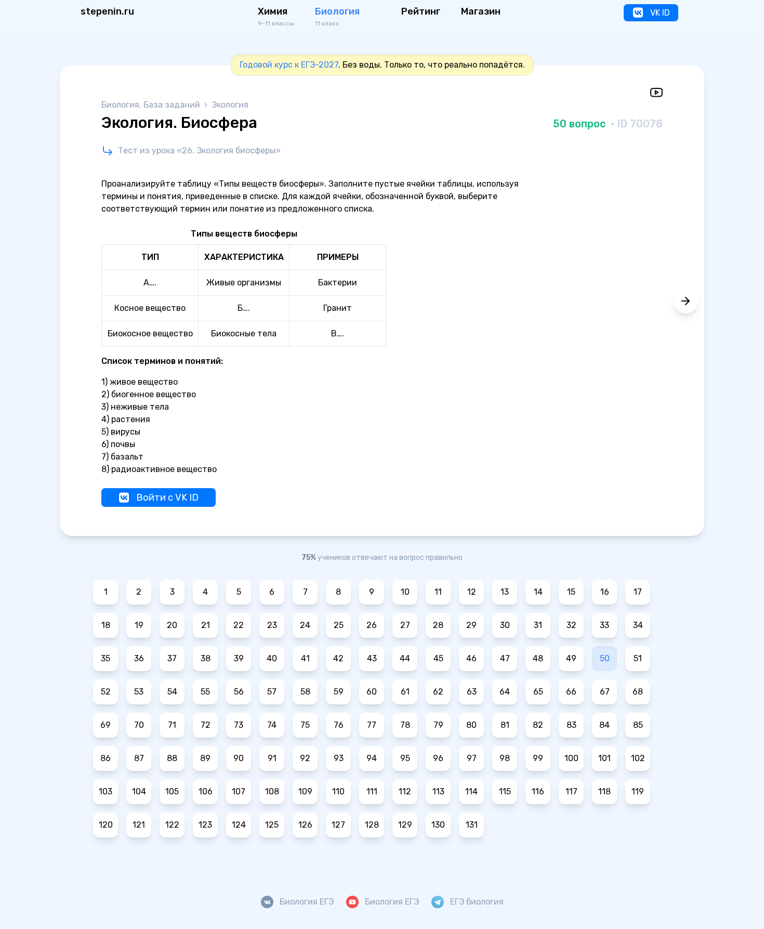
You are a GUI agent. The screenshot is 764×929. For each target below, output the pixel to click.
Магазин (480, 11)
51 (638, 658)
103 (105, 791)
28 (438, 625)
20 (172, 625)
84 (604, 725)
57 (271, 692)
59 (339, 692)
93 (339, 758)
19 (139, 625)
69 (105, 725)
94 (371, 758)
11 (438, 592)
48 (538, 658)
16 (604, 592)
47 (505, 658)
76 (339, 725)
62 (438, 692)
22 (238, 625)
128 (372, 825)
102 (638, 758)
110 (338, 791)
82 (538, 725)
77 (371, 725)
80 (471, 725)
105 (172, 791)
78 (405, 725)
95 (405, 758)
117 (571, 791)
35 (105, 658)
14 (538, 592)
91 (272, 758)
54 (172, 692)
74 (271, 725)
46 (471, 658)
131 (472, 825)
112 (405, 791)
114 (471, 791)
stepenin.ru (107, 11)
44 (405, 658)
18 (105, 625)
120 (106, 825)
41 (305, 658)
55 (205, 692)
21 (205, 625)
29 (471, 625)
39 (239, 658)
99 (538, 758)
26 (371, 625)
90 (238, 758)
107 (238, 791)
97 (472, 758)
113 (438, 791)
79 (438, 725)
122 (172, 825)
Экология (230, 105)
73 (238, 725)
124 (239, 825)
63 (472, 692)
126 (305, 825)
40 (272, 658)
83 (571, 725)
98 (504, 758)
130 (438, 825)
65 (538, 692)
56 (239, 692)
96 (438, 758)
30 (505, 625)
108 (272, 791)
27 (405, 625)
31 (538, 625)
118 (604, 791)
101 (604, 758)
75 (305, 725)
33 (604, 625)
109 (305, 791)
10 (405, 592)
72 (205, 725)
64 (504, 692)
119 (637, 791)
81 (504, 725)
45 (438, 658)
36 (139, 658)
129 (405, 825)
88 (172, 758)
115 (505, 791)
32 (571, 625)
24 (305, 625)
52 (106, 692)
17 (638, 592)
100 (571, 758)
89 (205, 758)
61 (405, 692)
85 (638, 725)
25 (339, 625)
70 (139, 725)
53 (138, 692)
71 (172, 725)
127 (338, 825)
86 (105, 758)
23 (272, 625)
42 (338, 658)
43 (372, 658)
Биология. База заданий (151, 105)
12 (471, 592)
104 (139, 791)
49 (571, 658)
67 (605, 692)
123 (205, 825)
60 (371, 692)
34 (638, 625)
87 (139, 758)
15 (571, 592)
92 (305, 758)
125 (272, 825)
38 (205, 658)
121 (139, 825)
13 (504, 592)
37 (172, 658)
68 (638, 692)
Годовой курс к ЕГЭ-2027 (289, 65)
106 (206, 791)
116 (538, 791)
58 (305, 692)
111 (371, 791)
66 (571, 692)
